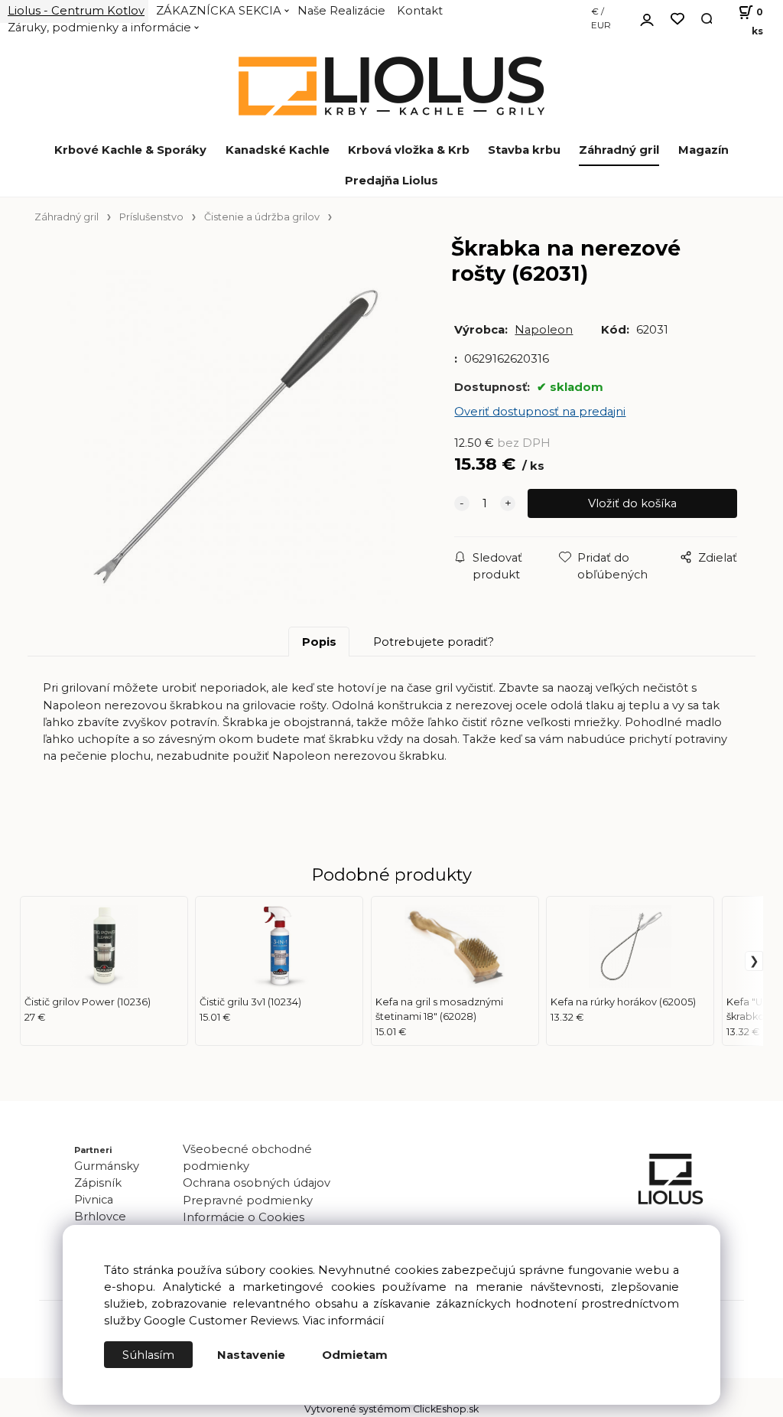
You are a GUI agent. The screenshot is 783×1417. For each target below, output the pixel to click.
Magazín (703, 150)
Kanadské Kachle (278, 150)
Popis (319, 642)
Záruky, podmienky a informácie (99, 27)
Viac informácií (343, 1320)
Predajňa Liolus (391, 180)
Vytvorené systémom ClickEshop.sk (391, 1409)
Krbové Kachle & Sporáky (130, 150)
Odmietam (355, 1355)
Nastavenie (251, 1355)
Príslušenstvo (151, 217)
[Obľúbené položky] (677, 19)
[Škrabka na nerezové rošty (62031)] (232, 436)
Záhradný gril (619, 150)
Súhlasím (148, 1355)
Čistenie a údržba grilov (262, 217)
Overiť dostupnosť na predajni (539, 412)
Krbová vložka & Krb (408, 150)
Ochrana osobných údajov (256, 1183)
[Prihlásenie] (647, 18)
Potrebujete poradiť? (433, 642)
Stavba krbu (524, 150)
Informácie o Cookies (243, 1217)
